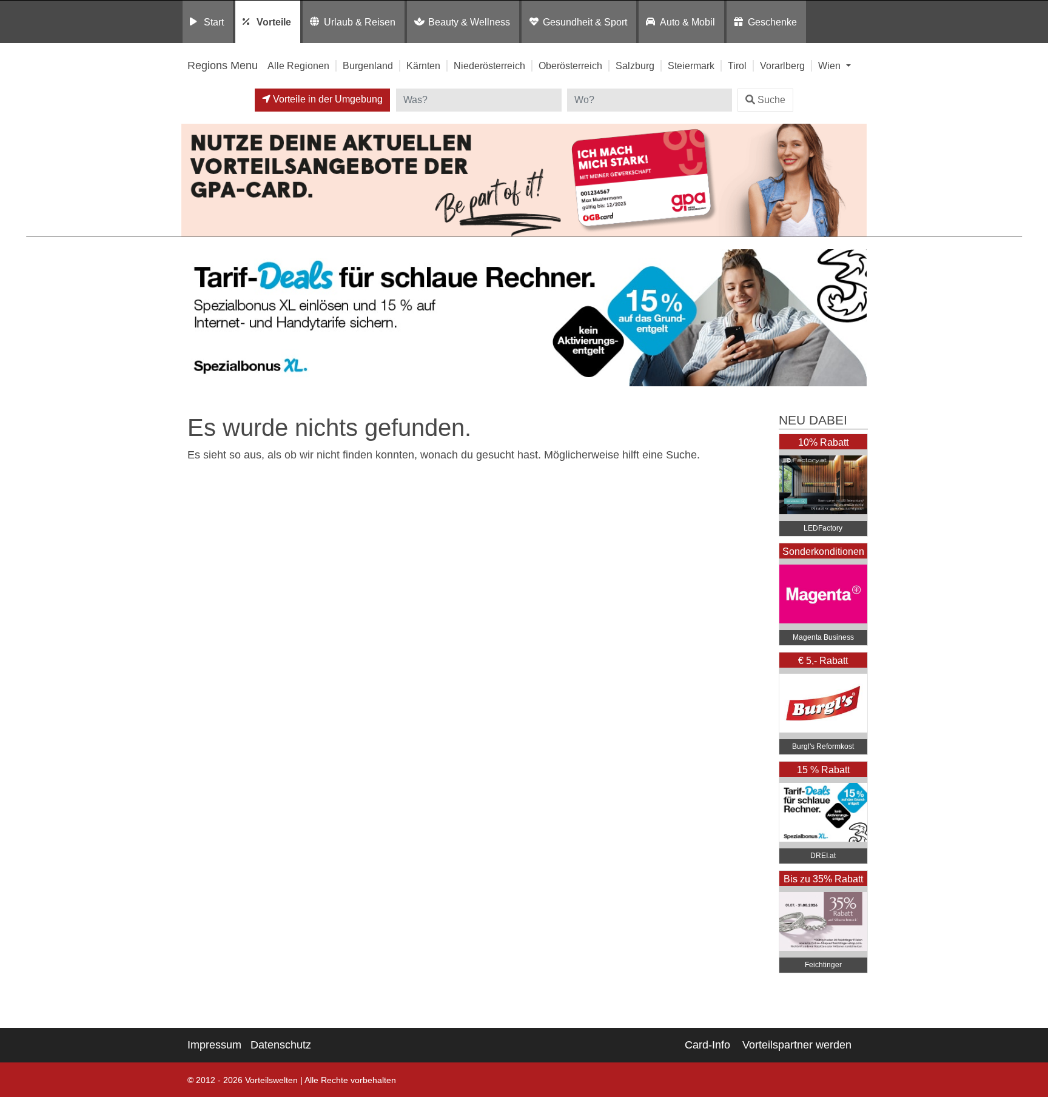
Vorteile (274, 21)
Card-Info (707, 1045)
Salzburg (635, 65)
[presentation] (193, 318)
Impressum (214, 1045)
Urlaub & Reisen (359, 21)
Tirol (737, 65)
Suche (771, 100)
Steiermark (691, 65)
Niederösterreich (489, 65)
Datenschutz (280, 1045)
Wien (830, 65)
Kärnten (423, 65)
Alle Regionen (298, 65)
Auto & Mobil (687, 21)
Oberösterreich (570, 65)
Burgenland (368, 65)
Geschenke (772, 21)
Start (214, 21)
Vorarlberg (782, 65)
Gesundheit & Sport (585, 21)
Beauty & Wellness (469, 21)
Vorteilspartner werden (797, 1045)
